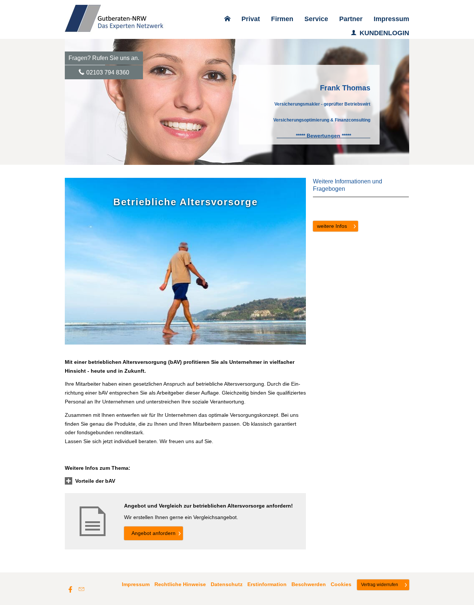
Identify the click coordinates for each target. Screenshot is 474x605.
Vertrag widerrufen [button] (379, 584)
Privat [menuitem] (250, 19)
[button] (95, 481)
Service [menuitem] (316, 19)
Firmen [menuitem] (282, 19)
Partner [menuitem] (351, 19)
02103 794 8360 (107, 72)
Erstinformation (267, 584)
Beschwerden (308, 584)
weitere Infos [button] (332, 226)
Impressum (136, 584)
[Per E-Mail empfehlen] (81, 589)
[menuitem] (227, 19)
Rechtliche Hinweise (180, 584)
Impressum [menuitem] (391, 19)
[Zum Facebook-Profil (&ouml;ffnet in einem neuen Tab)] (70, 589)
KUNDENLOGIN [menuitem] (384, 33)
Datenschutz (227, 584)
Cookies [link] (341, 584)
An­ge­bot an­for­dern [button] (153, 533)
